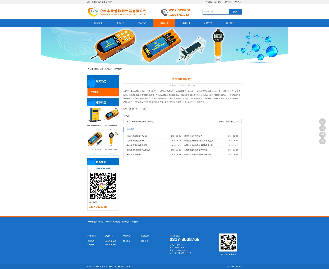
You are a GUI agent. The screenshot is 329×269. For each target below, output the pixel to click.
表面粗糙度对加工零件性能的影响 (197, 154)
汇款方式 (208, 23)
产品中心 (142, 23)
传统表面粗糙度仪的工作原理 (138, 150)
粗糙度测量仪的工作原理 (137, 145)
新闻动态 (164, 23)
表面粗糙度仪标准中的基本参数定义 (198, 141)
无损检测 (116, 222)
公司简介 (91, 241)
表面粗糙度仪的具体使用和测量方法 (198, 145)
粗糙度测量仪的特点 (135, 154)
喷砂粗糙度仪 (110, 244)
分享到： (127, 116)
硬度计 (108, 222)
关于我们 (120, 23)
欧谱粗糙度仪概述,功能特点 (143, 122)
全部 (143, 109)
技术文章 (118, 69)
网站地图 (209, 2)
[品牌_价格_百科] (122, 12)
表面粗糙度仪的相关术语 (137, 136)
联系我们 (237, 2)
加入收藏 (228, 2)
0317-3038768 (322, 121)
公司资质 (91, 244)
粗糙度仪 (127, 91)
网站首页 (98, 23)
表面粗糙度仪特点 (233, 122)
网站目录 (134, 222)
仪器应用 (186, 23)
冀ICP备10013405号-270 (123, 266)
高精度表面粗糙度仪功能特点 (196, 150)
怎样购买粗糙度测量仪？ (137, 141)
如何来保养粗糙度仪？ (193, 136)
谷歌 (219, 2)
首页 (101, 69)
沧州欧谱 (238, 266)
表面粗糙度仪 (110, 241)
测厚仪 (101, 222)
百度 (215, 2)
